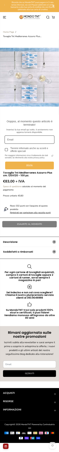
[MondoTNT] (29, 17)
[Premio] (5, 446)
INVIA (29, 165)
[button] (5, 17)
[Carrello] (53, 17)
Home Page (8, 32)
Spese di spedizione (12, 186)
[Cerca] (48, 17)
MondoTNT (26, 424)
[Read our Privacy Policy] (52, 156)
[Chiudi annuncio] (53, 6)
